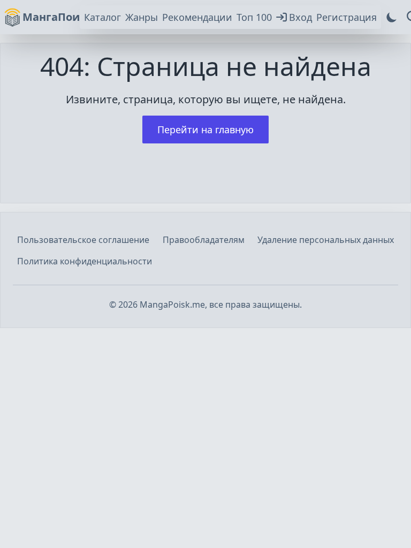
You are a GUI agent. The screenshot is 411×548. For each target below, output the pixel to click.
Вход (300, 17)
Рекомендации (197, 17)
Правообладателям (204, 240)
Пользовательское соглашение (83, 240)
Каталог (102, 17)
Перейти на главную (205, 129)
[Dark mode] (391, 17)
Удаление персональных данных (325, 240)
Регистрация (346, 17)
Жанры (141, 17)
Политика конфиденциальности (84, 261)
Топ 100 (254, 17)
